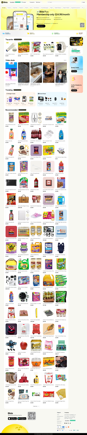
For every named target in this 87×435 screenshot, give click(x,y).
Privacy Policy (59, 421)
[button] (11, 49)
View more (35, 406)
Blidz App (38, 2)
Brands (26, 7)
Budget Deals (11, 93)
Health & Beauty (58, 7)
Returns (58, 419)
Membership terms (60, 416)
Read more (40, 26)
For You (3, 7)
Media (51, 7)
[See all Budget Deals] (34, 93)
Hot (31, 7)
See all (65, 60)
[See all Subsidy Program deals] (65, 93)
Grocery (9, 7)
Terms (58, 414)
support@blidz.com (72, 414)
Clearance (21, 7)
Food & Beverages (44, 7)
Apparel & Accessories (75, 7)
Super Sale (15, 7)
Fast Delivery (36, 7)
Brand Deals (42, 93)
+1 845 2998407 (72, 416)
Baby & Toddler (66, 7)
